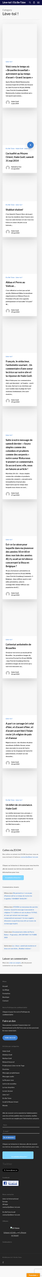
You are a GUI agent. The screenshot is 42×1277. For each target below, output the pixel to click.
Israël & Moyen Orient (10, 1102)
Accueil (5, 986)
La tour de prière (8, 1087)
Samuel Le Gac (16, 167)
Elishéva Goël (7, 1055)
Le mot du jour (7, 1091)
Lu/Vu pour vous (8, 1080)
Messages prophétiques (11, 1073)
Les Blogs (5, 990)
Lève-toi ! (9, 62)
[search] (30, 2)
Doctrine (5, 1069)
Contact (5, 1001)
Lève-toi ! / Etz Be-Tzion (14, 2)
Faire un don (10, 1038)
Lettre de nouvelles (9, 1084)
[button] (38, 2)
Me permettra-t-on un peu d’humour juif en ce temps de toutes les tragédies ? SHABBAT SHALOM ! (18, 895)
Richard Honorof (8, 1062)
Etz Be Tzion (10, 148)
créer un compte (15, 963)
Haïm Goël (15, 101)
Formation (6, 993)
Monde (5, 1105)
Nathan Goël (7, 1058)
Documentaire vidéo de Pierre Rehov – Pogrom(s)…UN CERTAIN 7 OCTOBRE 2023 (20, 934)
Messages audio (8, 1076)
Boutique (5, 997)
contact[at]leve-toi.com (29, 857)
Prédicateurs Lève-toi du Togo (13, 1065)
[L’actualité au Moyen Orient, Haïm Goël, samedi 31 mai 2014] (19, 141)
